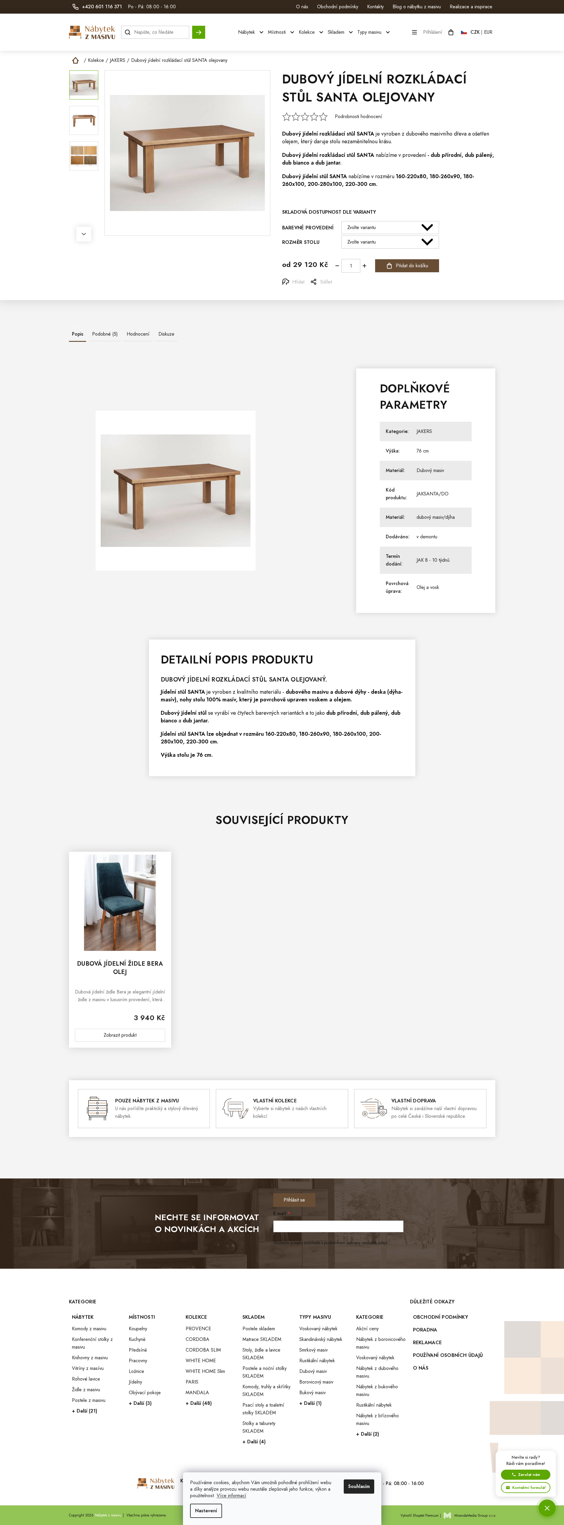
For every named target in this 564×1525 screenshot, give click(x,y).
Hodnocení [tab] (138, 334)
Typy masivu (315, 1317)
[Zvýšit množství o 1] (364, 266)
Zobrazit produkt (120, 1035)
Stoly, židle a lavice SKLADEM (261, 1354)
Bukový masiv (312, 1392)
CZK (475, 32)
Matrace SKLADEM (261, 1339)
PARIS (192, 1382)
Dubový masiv (430, 470)
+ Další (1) (310, 1403)
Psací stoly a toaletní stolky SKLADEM (263, 1409)
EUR (488, 32)
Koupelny (138, 1328)
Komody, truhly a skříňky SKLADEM (266, 1390)
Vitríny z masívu (88, 1368)
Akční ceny (367, 1328)
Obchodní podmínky (337, 6)
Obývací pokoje (145, 1392)
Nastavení (206, 1510)
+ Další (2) (367, 1434)
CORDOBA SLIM (203, 1350)
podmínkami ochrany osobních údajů (356, 1243)
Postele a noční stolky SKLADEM (264, 1372)
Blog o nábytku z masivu (417, 6)
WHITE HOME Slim (205, 1371)
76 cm (423, 450)
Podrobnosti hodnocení (358, 116)
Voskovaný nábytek (318, 1328)
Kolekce (196, 1317)
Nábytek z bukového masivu (377, 1390)
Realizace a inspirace (471, 6)
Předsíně (138, 1350)
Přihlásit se (294, 1200)
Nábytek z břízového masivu (377, 1419)
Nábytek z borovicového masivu (381, 1343)
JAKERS (424, 431)
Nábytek (83, 1317)
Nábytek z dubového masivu (377, 1372)
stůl (351, 134)
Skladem (253, 1317)
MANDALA (197, 1392)
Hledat (198, 29)
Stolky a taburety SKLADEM (258, 1427)
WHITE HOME (201, 1360)
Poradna (425, 1329)
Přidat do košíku (412, 265)
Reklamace (427, 1342)
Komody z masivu (89, 1328)
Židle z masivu (86, 1389)
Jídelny (135, 1382)
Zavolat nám (529, 1474)
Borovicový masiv (316, 1382)
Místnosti (142, 1317)
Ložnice (136, 1371)
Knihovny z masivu (90, 1357)
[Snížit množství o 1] (337, 266)
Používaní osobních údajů (448, 1355)
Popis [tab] (77, 334)
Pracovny (138, 1360)
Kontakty (375, 6)
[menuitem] (251, 32)
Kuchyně (137, 1339)
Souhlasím (359, 1486)
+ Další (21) (84, 1411)
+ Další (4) (254, 1441)
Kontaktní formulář (529, 1487)
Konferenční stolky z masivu (92, 1343)
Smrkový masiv (313, 1350)
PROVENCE (198, 1328)
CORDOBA (197, 1339)
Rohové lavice (86, 1379)
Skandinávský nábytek (320, 1339)
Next (83, 234)
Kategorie (370, 1317)
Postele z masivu (88, 1400)
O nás (302, 6)
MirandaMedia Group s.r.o (474, 1515)
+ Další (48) (199, 1403)
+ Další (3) (140, 1403)
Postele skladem (258, 1328)
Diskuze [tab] (166, 334)
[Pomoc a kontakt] (547, 1508)
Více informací (231, 1495)
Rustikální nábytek (317, 1360)
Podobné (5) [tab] (105, 334)
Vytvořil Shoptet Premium (419, 1515)
